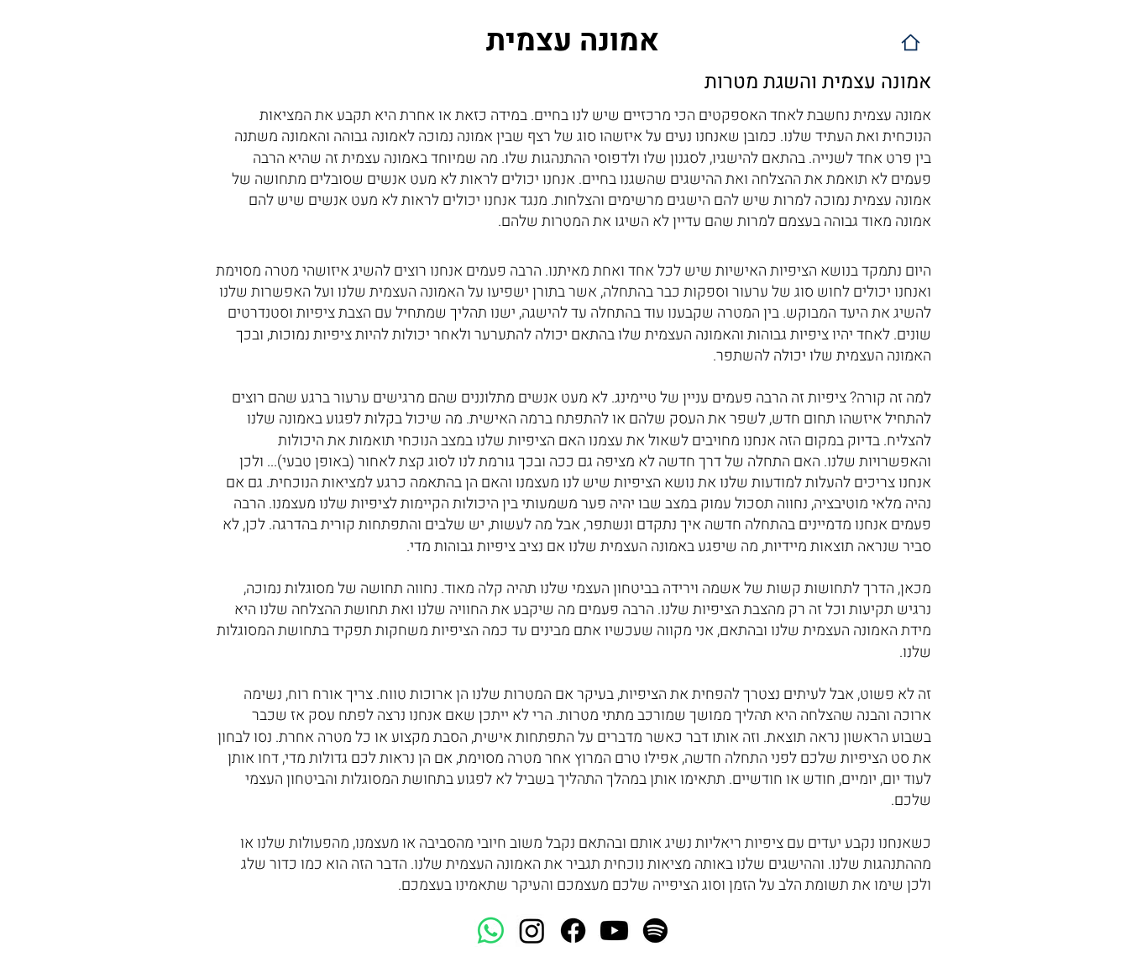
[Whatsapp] (490, 930)
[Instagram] (532, 930)
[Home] (910, 42)
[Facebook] (573, 930)
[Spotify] (655, 930)
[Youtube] (614, 930)
